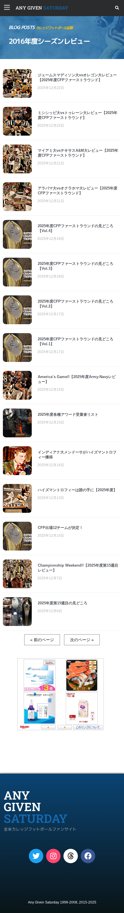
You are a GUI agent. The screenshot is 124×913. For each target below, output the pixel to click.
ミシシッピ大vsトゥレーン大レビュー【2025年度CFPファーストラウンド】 (77, 115)
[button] (117, 8)
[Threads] (70, 856)
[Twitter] (36, 856)
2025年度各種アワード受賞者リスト (68, 414)
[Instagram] (53, 856)
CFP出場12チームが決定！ (60, 527)
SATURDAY (42, 8)
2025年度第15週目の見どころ (62, 603)
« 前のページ (42, 639)
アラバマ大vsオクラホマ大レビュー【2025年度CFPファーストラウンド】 (77, 190)
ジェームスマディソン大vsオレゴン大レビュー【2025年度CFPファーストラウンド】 (77, 77)
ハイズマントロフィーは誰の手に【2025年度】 (77, 490)
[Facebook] (88, 856)
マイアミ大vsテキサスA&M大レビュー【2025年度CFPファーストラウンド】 (78, 152)
